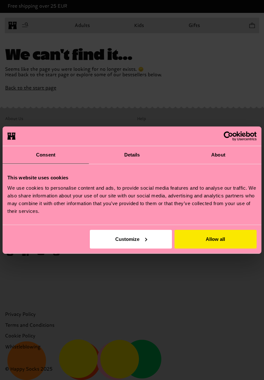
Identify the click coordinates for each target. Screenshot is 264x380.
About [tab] (218, 154)
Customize (127, 239)
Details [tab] (132, 154)
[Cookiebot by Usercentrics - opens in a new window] (228, 136)
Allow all (215, 239)
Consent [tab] (45, 154)
